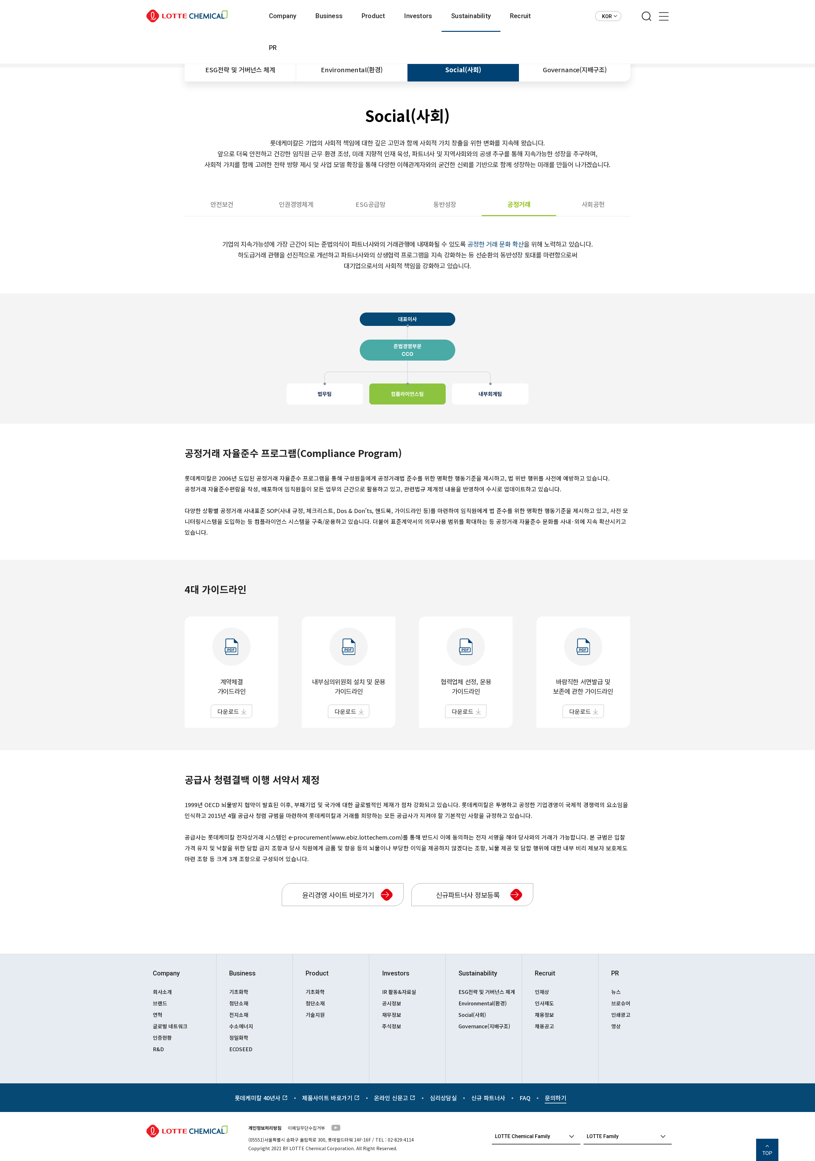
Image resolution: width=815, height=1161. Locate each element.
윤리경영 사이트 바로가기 (338, 895)
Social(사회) (463, 69)
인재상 (542, 991)
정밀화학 (238, 1037)
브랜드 (160, 1003)
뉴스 (616, 991)
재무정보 (391, 1014)
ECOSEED (240, 1049)
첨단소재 (238, 1003)
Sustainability (471, 16)
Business (329, 16)
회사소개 (162, 991)
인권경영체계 (296, 204)
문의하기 (555, 1098)
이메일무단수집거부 (306, 1128)
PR (273, 48)
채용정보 (544, 1014)
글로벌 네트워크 (170, 1026)
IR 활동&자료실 (399, 991)
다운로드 (228, 711)
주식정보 (391, 1026)
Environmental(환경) (352, 69)
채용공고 (544, 1026)
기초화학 (238, 991)
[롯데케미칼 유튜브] (335, 1129)
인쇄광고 (620, 1014)
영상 (616, 1026)
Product (373, 16)
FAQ (525, 1098)
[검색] (646, 16)
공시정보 (391, 1003)
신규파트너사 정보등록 (468, 895)
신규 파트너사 (488, 1098)
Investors (418, 16)
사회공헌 (593, 204)
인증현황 (162, 1037)
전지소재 (238, 1014)
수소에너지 (241, 1026)
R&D (158, 1049)
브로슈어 (620, 1003)
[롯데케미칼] (187, 16)
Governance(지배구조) (575, 69)
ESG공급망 (370, 204)
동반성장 (444, 204)
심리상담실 (443, 1098)
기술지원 (315, 1014)
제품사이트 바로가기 (328, 1098)
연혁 (157, 1014)
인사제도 (544, 1003)
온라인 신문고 (392, 1098)
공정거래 (518, 204)
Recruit (520, 16)
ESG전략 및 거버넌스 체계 (240, 69)
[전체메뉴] (664, 16)
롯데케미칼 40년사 (258, 1098)
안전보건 (221, 204)
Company (282, 16)
